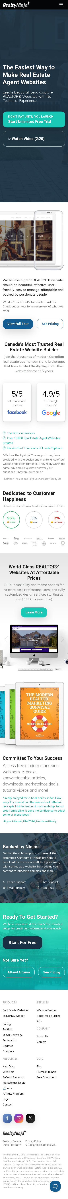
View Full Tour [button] (18, 324)
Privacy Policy (33, 1141)
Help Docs (9, 1066)
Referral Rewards (13, 1077)
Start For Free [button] (22, 942)
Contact (7, 1104)
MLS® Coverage (13, 1035)
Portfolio (8, 1029)
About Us (42, 1036)
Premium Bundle (46, 1072)
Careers (41, 1042)
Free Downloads (47, 1077)
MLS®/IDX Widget (13, 1015)
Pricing (7, 1024)
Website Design (46, 1010)
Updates (8, 1046)
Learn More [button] (34, 612)
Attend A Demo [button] (19, 972)
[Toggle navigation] (61, 4)
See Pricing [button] (50, 324)
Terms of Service (12, 1141)
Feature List (10, 1040)
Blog (39, 1066)
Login (6, 1099)
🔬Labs (7, 1088)
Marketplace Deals (14, 1082)
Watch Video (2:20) (28, 139)
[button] (34, 119)
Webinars (8, 1072)
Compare (8, 1051)
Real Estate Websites (15, 1010)
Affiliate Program (13, 1093)
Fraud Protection (12, 1144)
